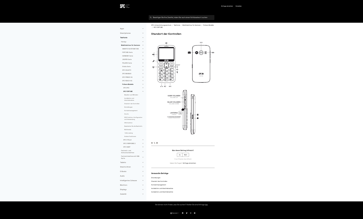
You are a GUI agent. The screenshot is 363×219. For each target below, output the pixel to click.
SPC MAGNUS (126, 73)
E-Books (123, 171)
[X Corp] (154, 143)
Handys (123, 42)
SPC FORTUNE (158, 27)
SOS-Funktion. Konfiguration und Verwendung (133, 118)
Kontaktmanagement (158, 185)
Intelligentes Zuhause (128, 180)
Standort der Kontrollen (159, 181)
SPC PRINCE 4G (127, 77)
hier (206, 205)
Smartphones (125, 33)
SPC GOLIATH (126, 70)
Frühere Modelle (208, 25)
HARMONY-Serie (127, 56)
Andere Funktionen (130, 136)
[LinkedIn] (157, 143)
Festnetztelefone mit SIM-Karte (130, 157)
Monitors (123, 185)
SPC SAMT (126, 147)
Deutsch (175, 213)
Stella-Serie (126, 66)
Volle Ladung (128, 133)
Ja (179, 155)
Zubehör (123, 194)
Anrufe (126, 114)
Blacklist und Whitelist (131, 95)
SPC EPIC (126, 88)
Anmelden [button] (239, 6)
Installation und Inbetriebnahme (162, 188)
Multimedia (127, 129)
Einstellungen (155, 178)
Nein (185, 155)
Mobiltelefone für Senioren (191, 25)
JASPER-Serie (127, 59)
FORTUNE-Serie (127, 52)
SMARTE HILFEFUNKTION (130, 49)
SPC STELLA (127, 140)
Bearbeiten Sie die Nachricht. (133, 126)
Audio (122, 176)
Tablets (123, 162)
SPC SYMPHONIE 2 (129, 143)
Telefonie (177, 25)
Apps (122, 29)
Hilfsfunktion (128, 123)
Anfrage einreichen (227, 6)
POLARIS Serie (127, 63)
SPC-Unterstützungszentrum (161, 25)
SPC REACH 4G (127, 81)
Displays (123, 189)
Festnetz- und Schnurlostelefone (127, 152)
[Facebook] (152, 143)
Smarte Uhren (125, 167)
